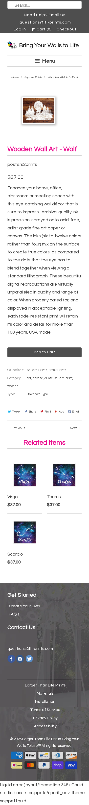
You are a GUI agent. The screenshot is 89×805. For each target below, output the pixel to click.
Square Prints (37, 370)
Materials (45, 693)
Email (76, 411)
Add (61, 411)
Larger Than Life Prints (45, 685)
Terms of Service (45, 710)
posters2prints (22, 164)
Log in (20, 29)
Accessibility (45, 726)
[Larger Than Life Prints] (44, 45)
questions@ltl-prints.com (30, 649)
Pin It (47, 411)
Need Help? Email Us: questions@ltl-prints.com (45, 16)
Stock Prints (57, 370)
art (29, 378)
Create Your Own (24, 606)
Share (32, 411)
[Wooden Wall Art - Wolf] (38, 110)
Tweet (16, 411)
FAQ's (14, 614)
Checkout (67, 29)
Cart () (43, 29)
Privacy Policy (45, 718)
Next (74, 428)
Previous (18, 428)
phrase (38, 378)
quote (48, 378)
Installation (45, 702)
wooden (13, 386)
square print (63, 378)
